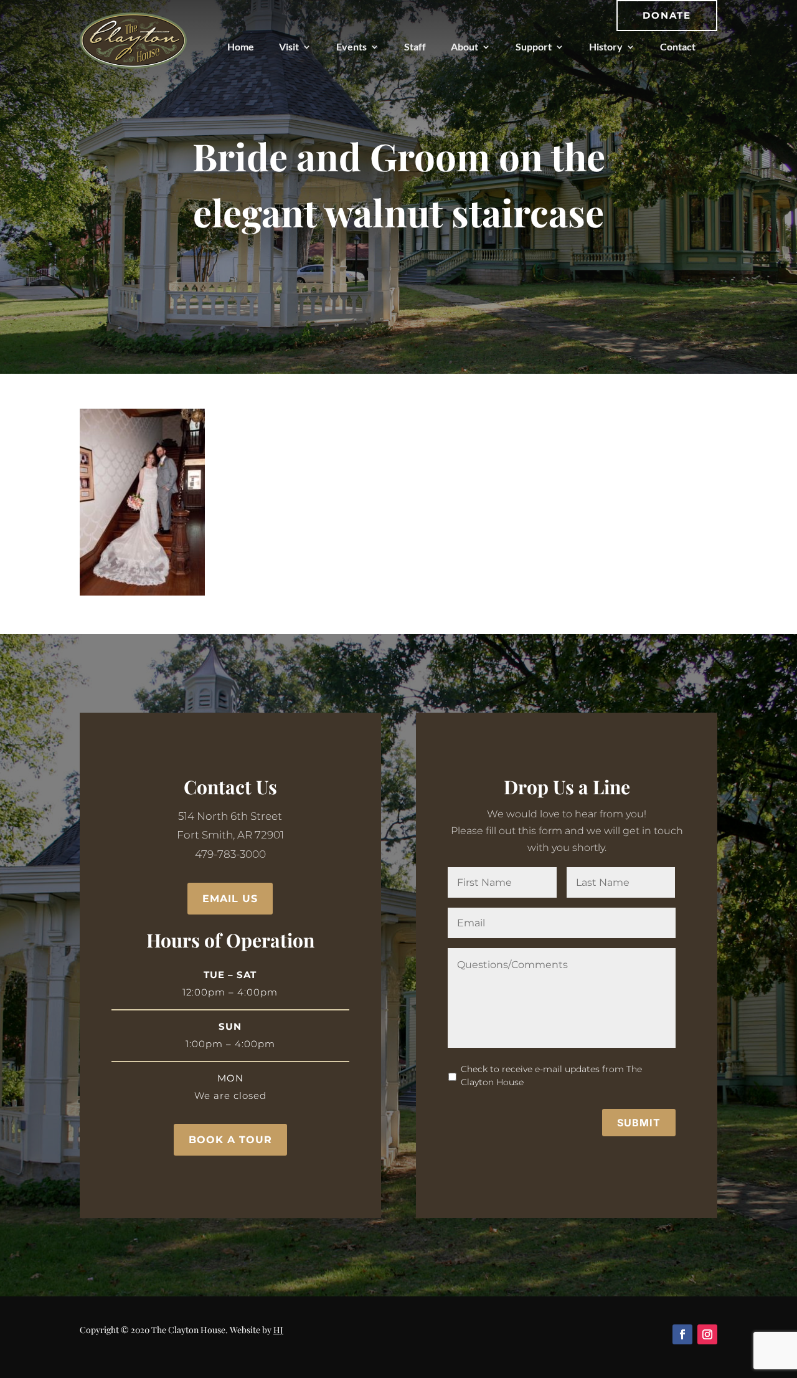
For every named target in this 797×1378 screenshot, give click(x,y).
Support (534, 46)
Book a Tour (230, 1140)
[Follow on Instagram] (707, 1334)
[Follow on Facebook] (682, 1334)
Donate (667, 15)
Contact (678, 46)
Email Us (230, 899)
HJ (278, 1330)
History (606, 46)
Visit (289, 46)
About (464, 46)
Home (240, 46)
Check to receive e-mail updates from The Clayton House (551, 1075)
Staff (415, 46)
